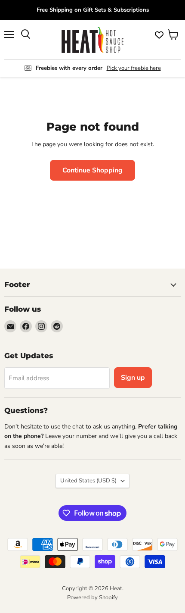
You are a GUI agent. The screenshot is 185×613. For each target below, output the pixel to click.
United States (88, 481)
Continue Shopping (92, 170)
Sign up (133, 377)
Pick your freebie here (134, 68)
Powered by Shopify (92, 597)
